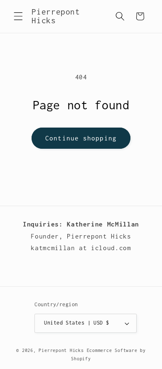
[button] (18, 16)
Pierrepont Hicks (61, 350)
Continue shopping (81, 138)
